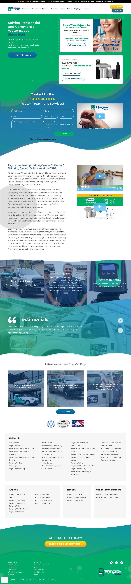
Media (86, 9)
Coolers (54, 9)
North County (47, 443)
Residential (26, 9)
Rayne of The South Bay (111, 457)
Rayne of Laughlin (74, 494)
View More (65, 412)
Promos (70, 9)
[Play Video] (78, 189)
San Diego (75, 446)
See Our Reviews (41, 565)
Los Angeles (14, 466)
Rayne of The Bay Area (80, 469)
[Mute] (114, 189)
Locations (62, 9)
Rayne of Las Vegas (75, 500)
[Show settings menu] (117, 189)
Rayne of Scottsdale (43, 500)
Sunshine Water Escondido (107, 494)
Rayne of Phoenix (42, 497)
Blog (36, 567)
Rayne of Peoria (42, 494)
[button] (100, 207)
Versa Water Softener (74, 79)
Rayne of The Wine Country (83, 466)
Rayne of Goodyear (17, 503)
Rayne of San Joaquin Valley (83, 454)
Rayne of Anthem (16, 512)
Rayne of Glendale (17, 500)
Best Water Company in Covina (22, 448)
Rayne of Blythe (16, 446)
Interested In (49, 122)
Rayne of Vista (77, 463)
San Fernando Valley (109, 454)
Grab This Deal (78, 45)
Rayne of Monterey (17, 469)
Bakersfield (14, 443)
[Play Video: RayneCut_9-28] (99, 176)
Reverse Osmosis (72, 74)
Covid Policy (39, 572)
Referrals (12, 570)
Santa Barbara (47, 463)
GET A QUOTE (117, 7)
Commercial (36, 9)
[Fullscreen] (121, 189)
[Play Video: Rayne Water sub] (100, 116)
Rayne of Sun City (42, 503)
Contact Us (117, 10)
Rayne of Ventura (108, 460)
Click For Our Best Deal (65, 544)
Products (45, 9)
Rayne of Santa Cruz (79, 443)
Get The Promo (93, 1)
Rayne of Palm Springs (51, 448)
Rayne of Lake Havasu (76, 497)
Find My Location (22, 55)
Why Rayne (78, 9)
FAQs (36, 574)
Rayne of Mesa (15, 506)
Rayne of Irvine (15, 463)
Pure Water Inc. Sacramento (108, 497)
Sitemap (11, 574)
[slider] (98, 189)
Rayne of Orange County (51, 446)
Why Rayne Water (15, 572)
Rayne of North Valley (18, 509)
